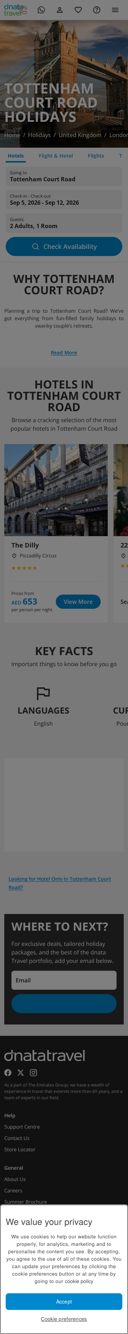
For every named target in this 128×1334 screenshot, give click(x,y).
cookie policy (79, 1280)
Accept (64, 1301)
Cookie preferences (64, 1318)
